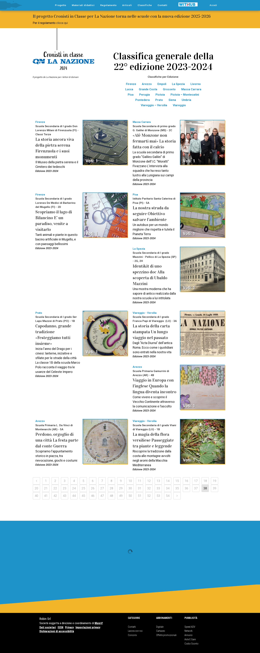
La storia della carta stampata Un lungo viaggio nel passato (151, 331)
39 (214, 488)
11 (139, 481)
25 (83, 488)
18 (205, 481)
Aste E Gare (190, 639)
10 (130, 481)
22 (55, 488)
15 (177, 481)
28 (111, 488)
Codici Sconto (191, 643)
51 (139, 496)
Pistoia (160, 94)
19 (214, 481)
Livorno (195, 84)
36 (186, 488)
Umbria (186, 100)
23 (64, 488)
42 (55, 496)
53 (158, 496)
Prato (159, 100)
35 (177, 488)
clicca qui (62, 23)
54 (167, 496)
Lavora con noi (135, 630)
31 (139, 488)
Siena (172, 100)
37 (196, 488)
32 (149, 488)
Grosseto (169, 89)
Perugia (144, 94)
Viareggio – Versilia (154, 105)
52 (149, 496)
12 (149, 481)
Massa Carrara (191, 89)
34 (167, 488)
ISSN (60, 627)
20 (36, 488)
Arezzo (147, 84)
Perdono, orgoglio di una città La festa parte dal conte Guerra (56, 440)
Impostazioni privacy (88, 627)
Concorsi (132, 635)
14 (167, 481)
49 (121, 496)
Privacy (69, 627)
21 (46, 488)
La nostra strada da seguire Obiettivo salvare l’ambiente (151, 213)
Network (188, 630)
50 (130, 496)
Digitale (159, 626)
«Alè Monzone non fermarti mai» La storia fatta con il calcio (154, 141)
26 (92, 488)
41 (46, 496)
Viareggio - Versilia (145, 312)
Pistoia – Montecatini (185, 94)
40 (36, 496)
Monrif (99, 623)
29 (121, 488)
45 (83, 496)
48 (111, 496)
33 (158, 488)
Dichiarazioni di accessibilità (56, 631)
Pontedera (142, 100)
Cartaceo (160, 630)
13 (158, 481)
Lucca (129, 89)
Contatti (132, 626)
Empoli (161, 84)
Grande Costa (148, 89)
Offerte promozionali (166, 635)
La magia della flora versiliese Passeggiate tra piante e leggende (153, 440)
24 (74, 488)
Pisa (131, 94)
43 (64, 496)
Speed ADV (189, 626)
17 (196, 481)
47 (102, 496)
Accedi (213, 5)
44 (74, 496)
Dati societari (47, 627)
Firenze (131, 84)
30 (130, 488)
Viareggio (179, 105)
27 (102, 488)
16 (186, 481)
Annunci (188, 635)
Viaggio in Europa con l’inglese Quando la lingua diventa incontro (154, 385)
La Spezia (178, 84)
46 (92, 496)
